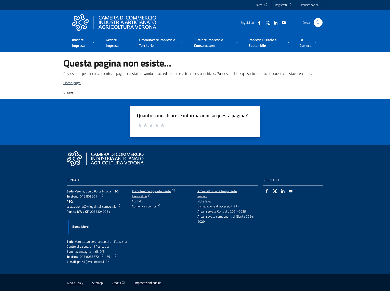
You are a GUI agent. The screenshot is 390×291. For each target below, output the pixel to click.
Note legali (204, 201)
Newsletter (139, 196)
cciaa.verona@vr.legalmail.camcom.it (91, 206)
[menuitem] (84, 43)
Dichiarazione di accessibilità (216, 206)
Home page (72, 83)
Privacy (202, 196)
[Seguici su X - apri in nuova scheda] (266, 22)
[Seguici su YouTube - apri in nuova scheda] (282, 22)
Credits (116, 282)
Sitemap (97, 282)
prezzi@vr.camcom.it (91, 261)
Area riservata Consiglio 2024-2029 (221, 211)
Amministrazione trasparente (217, 191)
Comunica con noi (144, 206)
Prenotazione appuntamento (151, 191)
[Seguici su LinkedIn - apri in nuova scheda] (274, 22)
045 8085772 (89, 256)
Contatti (137, 201)
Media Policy (75, 282)
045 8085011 (89, 196)
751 (109, 256)
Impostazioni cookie (147, 282)
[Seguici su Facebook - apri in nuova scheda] (258, 22)
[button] (318, 22)
